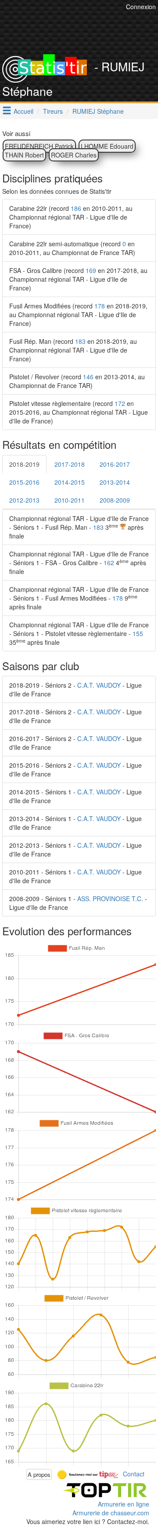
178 (99, 305)
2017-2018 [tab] (69, 464)
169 (91, 270)
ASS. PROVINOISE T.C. (110, 898)
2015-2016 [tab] (24, 482)
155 (138, 633)
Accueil (23, 111)
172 (120, 403)
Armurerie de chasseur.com (110, 1512)
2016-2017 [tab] (115, 464)
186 (76, 208)
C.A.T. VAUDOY (99, 685)
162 (109, 562)
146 (88, 376)
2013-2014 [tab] (115, 482)
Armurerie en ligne (123, 1504)
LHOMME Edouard (107, 146)
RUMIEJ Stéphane (98, 111)
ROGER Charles (74, 154)
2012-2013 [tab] (24, 500)
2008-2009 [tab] (115, 500)
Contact (133, 1473)
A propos (39, 1474)
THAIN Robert (24, 154)
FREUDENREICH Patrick (39, 146)
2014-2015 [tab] (69, 482)
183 (80, 341)
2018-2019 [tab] (24, 464)
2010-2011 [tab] (69, 500)
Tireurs (53, 111)
